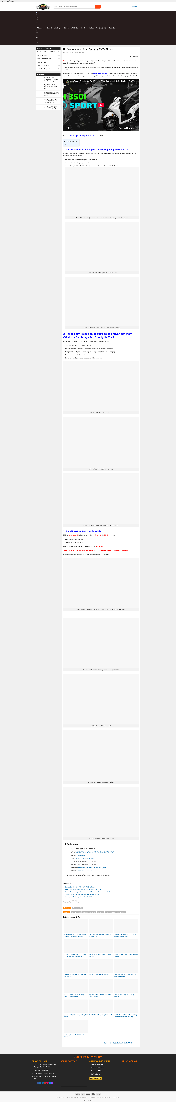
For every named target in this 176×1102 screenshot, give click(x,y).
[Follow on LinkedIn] (43, 1083)
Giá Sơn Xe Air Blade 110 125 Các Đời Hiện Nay (51, 107)
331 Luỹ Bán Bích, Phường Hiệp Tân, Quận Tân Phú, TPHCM (95, 852)
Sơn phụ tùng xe (41, 62)
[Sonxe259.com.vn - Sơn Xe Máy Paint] (43, 6)
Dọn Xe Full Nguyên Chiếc (44, 69)
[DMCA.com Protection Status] (95, 1078)
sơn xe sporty (121, 912)
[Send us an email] (139, 28)
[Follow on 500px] (50, 1083)
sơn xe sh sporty (110, 912)
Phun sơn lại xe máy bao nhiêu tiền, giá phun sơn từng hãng (83, 889)
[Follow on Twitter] (137, 28)
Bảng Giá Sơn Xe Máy (53, 28)
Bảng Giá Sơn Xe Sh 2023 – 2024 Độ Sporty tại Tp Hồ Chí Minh (51, 93)
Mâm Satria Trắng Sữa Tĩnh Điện (46, 52)
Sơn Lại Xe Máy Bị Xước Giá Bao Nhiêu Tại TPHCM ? (118, 1043)
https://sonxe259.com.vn (85, 871)
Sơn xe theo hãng (42, 55)
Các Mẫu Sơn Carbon (87, 28)
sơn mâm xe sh (76, 912)
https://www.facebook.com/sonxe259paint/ (92, 868)
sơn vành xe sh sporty (89, 912)
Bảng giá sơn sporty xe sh (82, 135)
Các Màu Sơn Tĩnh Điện (71, 28)
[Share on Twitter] (68, 901)
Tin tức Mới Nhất (101, 28)
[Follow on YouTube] (45, 1083)
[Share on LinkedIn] (77, 901)
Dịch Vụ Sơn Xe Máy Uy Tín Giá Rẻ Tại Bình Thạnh (80, 887)
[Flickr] (47, 1083)
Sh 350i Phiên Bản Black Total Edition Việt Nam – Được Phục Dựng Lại (51, 79)
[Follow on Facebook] (132, 28)
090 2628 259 (81, 855)
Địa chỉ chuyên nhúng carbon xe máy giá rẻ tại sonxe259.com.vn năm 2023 (87, 892)
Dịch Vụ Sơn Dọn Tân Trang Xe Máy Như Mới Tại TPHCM (82, 894)
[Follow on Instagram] (134, 28)
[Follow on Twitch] (52, 1083)
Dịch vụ (40, 28)
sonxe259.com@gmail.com (85, 858)
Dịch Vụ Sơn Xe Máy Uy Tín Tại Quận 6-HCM (78, 897)
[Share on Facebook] (64, 901)
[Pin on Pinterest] (74, 901)
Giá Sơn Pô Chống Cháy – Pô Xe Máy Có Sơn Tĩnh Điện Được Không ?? (51, 100)
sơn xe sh (100, 912)
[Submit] (98, 7)
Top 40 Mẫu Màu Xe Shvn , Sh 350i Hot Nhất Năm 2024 (51, 86)
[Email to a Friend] (71, 901)
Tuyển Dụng (112, 28)
